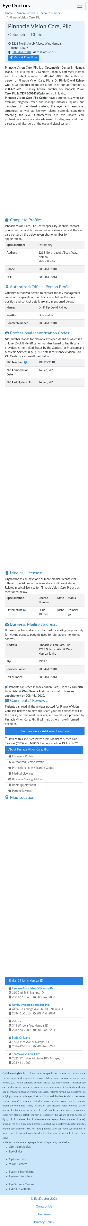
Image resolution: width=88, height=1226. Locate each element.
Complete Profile (22, 756)
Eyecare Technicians (21, 1172)
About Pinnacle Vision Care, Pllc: (28, 749)
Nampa (56, 13)
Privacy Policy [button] (44, 1222)
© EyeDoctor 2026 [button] (44, 1198)
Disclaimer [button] (44, 1214)
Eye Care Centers (19, 1189)
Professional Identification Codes (32, 768)
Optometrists (17, 1159)
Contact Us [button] (44, 1206)
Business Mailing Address (27, 779)
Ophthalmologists (20, 1146)
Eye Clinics (15, 1151)
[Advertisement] (44, 171)
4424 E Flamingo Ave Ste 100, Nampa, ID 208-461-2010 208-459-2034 (37, 1009)
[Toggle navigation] (80, 6)
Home (9, 13)
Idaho (43, 13)
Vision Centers (26, 13)
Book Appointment (23, 785)
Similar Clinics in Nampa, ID (25, 980)
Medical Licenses (22, 773)
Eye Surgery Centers (21, 1184)
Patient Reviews (21, 791)
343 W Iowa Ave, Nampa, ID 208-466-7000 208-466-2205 (33, 1025)
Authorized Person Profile (27, 762)
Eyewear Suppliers (20, 1176)
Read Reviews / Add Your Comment (45, 731)
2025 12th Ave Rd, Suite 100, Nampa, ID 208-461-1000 (37, 1058)
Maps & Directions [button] (25, 57)
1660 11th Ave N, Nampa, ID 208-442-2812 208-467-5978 (33, 1042)
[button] (25, 362)
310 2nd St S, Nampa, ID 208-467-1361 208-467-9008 (33, 993)
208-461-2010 (21, 52)
